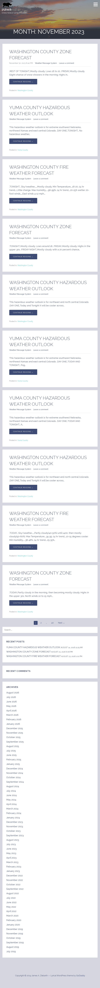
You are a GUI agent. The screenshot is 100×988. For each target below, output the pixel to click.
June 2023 (11, 848)
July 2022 (11, 898)
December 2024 (14, 768)
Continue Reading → (23, 82)
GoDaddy (80, 975)
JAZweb (6, 9)
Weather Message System (46, 63)
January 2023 (13, 871)
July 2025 (11, 750)
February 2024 (13, 813)
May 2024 (11, 799)
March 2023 (12, 862)
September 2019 (15, 942)
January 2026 (13, 724)
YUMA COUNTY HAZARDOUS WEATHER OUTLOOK (33, 647)
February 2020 (13, 920)
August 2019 (12, 947)
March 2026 (12, 715)
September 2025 (15, 741)
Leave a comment (66, 63)
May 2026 (11, 706)
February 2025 (13, 759)
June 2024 (11, 795)
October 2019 (13, 938)
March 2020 (12, 915)
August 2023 (12, 840)
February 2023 (13, 866)
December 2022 (14, 875)
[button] (96, 4)
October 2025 (13, 737)
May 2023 (11, 853)
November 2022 (14, 880)
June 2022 (11, 902)
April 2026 (11, 710)
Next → (61, 623)
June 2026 (11, 701)
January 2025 (13, 764)
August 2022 (12, 893)
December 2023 (14, 822)
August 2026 (12, 692)
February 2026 (13, 719)
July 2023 (11, 844)
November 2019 (14, 933)
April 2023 (11, 857)
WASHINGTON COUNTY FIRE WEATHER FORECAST (33, 656)
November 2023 (14, 826)
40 (52, 623)
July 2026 (11, 697)
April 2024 (11, 804)
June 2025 (11, 755)
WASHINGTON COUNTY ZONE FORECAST (28, 651)
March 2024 (12, 808)
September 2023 (15, 835)
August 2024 (12, 786)
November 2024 (14, 773)
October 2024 (13, 777)
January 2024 (13, 817)
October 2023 (13, 831)
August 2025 (12, 746)
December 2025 (14, 728)
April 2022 (11, 911)
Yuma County (22, 150)
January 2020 (13, 924)
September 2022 (15, 889)
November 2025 (14, 732)
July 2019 (11, 951)
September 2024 (15, 782)
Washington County (25, 90)
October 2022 (13, 884)
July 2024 (11, 791)
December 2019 (14, 929)
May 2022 (11, 907)
